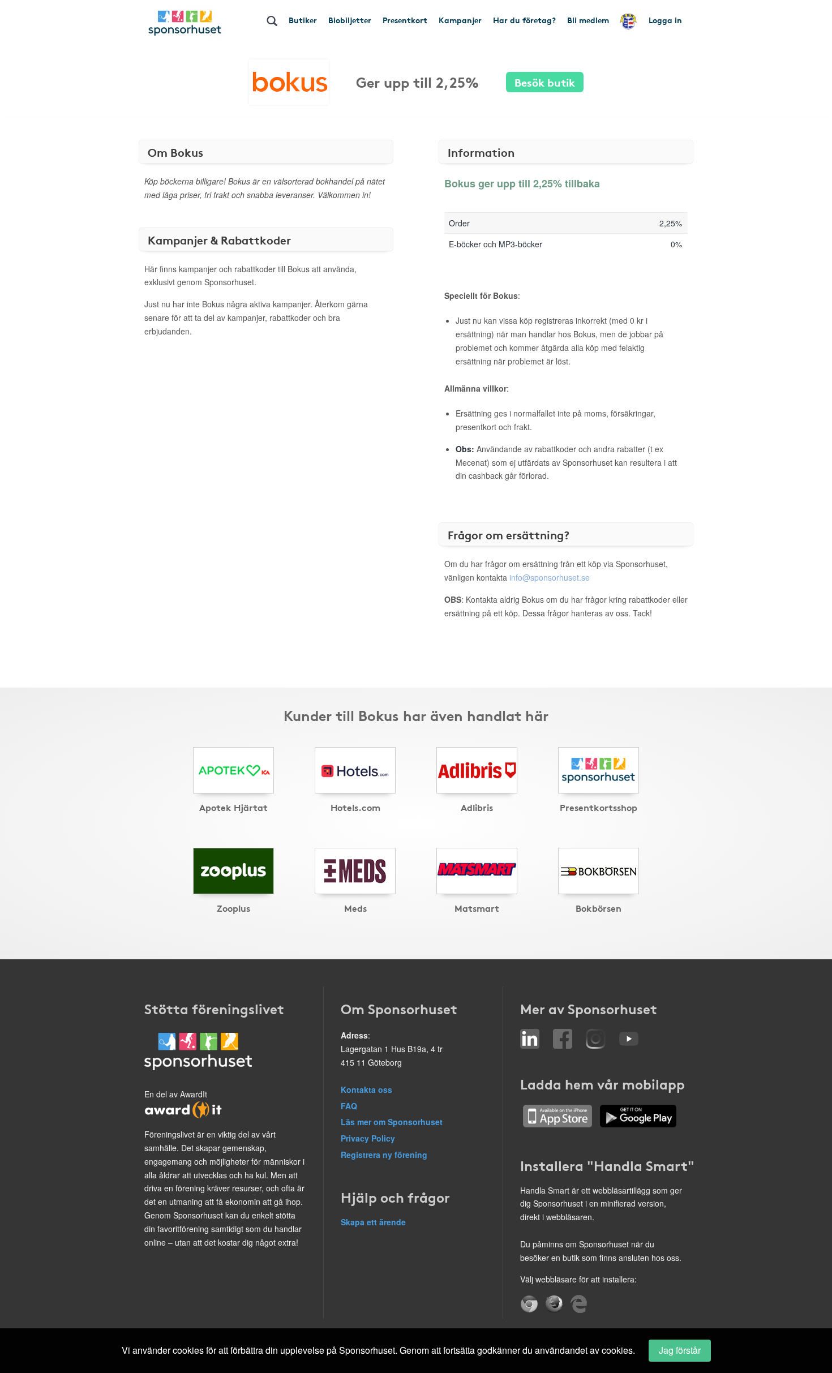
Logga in (665, 19)
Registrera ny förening (384, 1154)
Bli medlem (588, 19)
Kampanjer (460, 19)
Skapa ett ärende (373, 1222)
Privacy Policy (368, 1138)
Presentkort (405, 19)
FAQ (349, 1106)
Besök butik (544, 81)
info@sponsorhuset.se (549, 577)
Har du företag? (524, 19)
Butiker (303, 19)
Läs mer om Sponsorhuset (392, 1121)
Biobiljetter (349, 19)
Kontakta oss (366, 1089)
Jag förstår (680, 1350)
